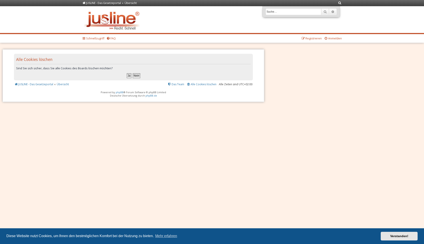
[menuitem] (340, 3)
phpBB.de (151, 95)
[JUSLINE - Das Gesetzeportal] (113, 19)
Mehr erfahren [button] (166, 236)
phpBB (119, 92)
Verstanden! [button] (399, 236)
